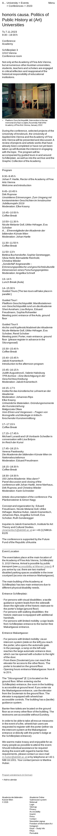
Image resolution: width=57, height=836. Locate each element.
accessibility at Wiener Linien (34, 566)
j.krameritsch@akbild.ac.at (17, 530)
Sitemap (33, 807)
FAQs (32, 831)
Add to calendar (10, 780)
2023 (29, 6)
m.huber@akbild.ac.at (15, 757)
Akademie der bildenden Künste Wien (12, 798)
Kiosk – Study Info (37, 828)
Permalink (34, 833)
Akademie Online (37, 797)
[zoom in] (2, 120)
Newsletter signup (37, 821)
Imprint (33, 814)
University (12, 2)
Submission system (38, 800)
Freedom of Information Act (41, 823)
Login (32, 804)
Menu (51, 2)
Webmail (33, 802)
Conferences (16, 6)
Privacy (33, 809)
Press (32, 816)
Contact (33, 819)
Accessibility (35, 812)
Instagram (34, 826)
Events (25, 2)
